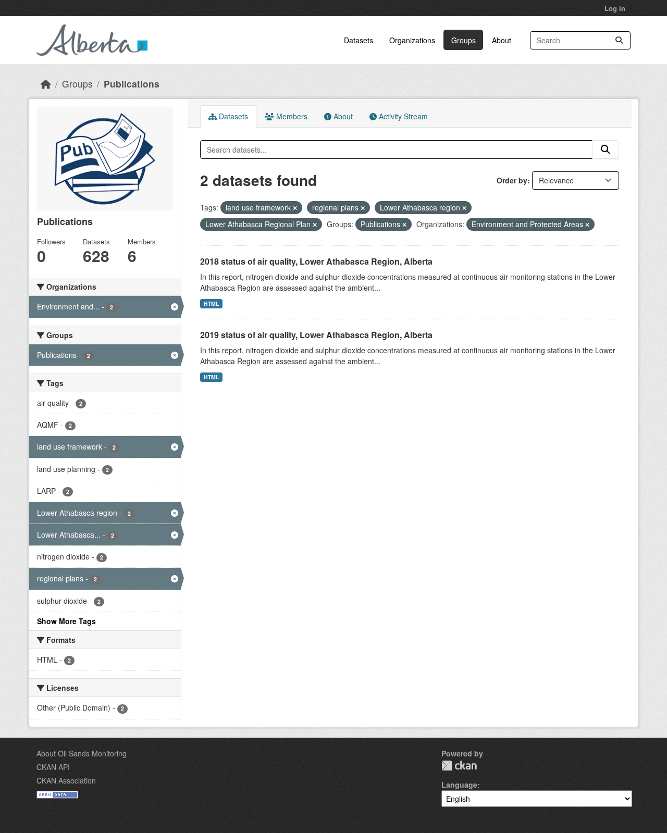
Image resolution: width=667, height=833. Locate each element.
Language (459, 784)
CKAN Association (66, 780)
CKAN (459, 765)
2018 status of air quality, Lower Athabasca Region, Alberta (316, 261)
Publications (131, 83)
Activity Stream (402, 116)
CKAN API (53, 767)
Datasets (358, 40)
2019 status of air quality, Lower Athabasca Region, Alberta (316, 335)
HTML (211, 303)
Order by (512, 180)
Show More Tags (66, 621)
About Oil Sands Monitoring (81, 753)
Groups (463, 40)
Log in (614, 8)
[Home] (46, 83)
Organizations (412, 40)
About (501, 40)
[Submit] (619, 40)
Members (290, 116)
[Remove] (295, 208)
